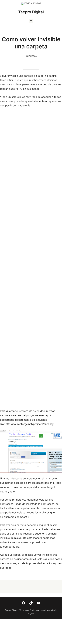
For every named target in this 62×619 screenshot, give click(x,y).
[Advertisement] (31, 258)
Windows (31, 55)
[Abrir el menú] (31, 21)
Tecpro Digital (31, 12)
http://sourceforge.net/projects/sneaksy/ (30, 424)
